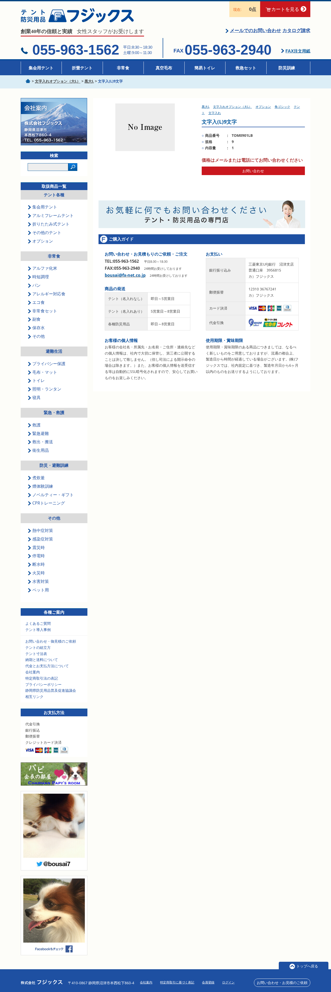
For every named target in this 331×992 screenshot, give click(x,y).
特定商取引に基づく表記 (177, 982)
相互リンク (34, 696)
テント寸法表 (36, 653)
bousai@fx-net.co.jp (125, 275)
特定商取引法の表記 (41, 678)
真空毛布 (164, 68)
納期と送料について (41, 659)
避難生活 (54, 351)
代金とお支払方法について (47, 665)
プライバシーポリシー (43, 684)
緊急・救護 (54, 412)
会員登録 (208, 982)
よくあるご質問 (38, 623)
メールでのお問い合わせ (255, 30)
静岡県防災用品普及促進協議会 (50, 690)
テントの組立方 (38, 647)
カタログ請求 (296, 30)
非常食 (123, 68)
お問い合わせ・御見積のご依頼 (50, 641)
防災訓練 (287, 68)
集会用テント (41, 68)
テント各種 (54, 195)
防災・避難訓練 (54, 465)
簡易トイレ (204, 68)
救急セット (246, 68)
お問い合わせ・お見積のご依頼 (282, 982)
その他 (54, 518)
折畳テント (82, 68)
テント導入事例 (38, 629)
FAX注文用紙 (297, 51)
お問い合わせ (253, 170)
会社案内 (32, 672)
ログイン (228, 982)
